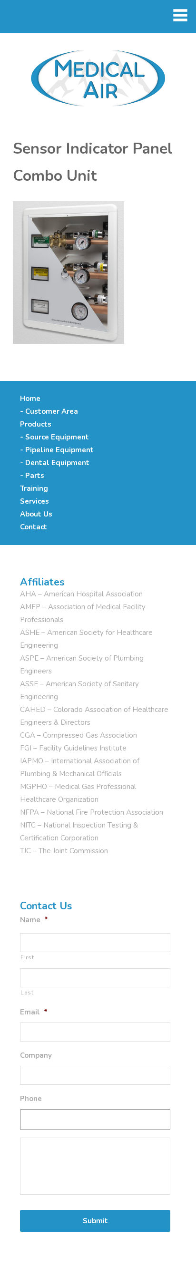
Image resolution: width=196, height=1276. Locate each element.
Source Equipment (57, 437)
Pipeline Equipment (59, 450)
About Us (36, 514)
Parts (34, 475)
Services (34, 501)
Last (27, 992)
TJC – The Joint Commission (64, 851)
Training (34, 488)
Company (36, 1055)
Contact (33, 527)
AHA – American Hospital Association (81, 594)
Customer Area (51, 411)
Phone (31, 1098)
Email (34, 1012)
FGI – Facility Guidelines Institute (73, 748)
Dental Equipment (57, 463)
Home (30, 398)
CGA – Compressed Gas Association (78, 735)
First (27, 957)
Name (34, 920)
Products (35, 424)
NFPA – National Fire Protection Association (91, 812)
